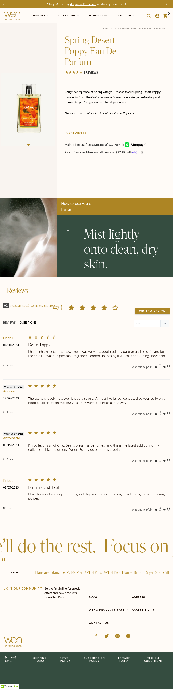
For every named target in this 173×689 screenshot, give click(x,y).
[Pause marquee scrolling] (3, 560)
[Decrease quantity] (68, 175)
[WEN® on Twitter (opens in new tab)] (106, 636)
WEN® (12, 657)
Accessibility (143, 609)
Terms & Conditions (153, 659)
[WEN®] (12, 17)
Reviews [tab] (9, 322)
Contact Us (99, 622)
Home (127, 573)
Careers (138, 596)
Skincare (58, 573)
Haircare (42, 573)
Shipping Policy (40, 659)
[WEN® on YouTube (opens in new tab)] (128, 636)
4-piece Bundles (83, 4)
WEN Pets (112, 573)
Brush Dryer (144, 573)
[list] (28, 109)
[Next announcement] (167, 4)
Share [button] (10, 365)
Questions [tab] (28, 322)
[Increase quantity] (97, 175)
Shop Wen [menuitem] (38, 15)
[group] (28, 109)
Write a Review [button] (152, 311)
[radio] (95, 165)
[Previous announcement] (5, 4)
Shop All (162, 573)
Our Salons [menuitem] (67, 15)
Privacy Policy (124, 659)
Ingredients (75, 133)
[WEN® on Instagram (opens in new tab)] (117, 636)
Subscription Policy (94, 659)
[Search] (147, 16)
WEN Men (74, 573)
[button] (28, 145)
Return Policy (65, 659)
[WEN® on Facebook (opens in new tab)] (96, 636)
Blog (93, 596)
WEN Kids (93, 573)
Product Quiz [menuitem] (99, 15)
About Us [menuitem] (125, 15)
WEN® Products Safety (108, 609)
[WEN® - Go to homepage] (13, 642)
